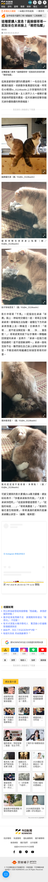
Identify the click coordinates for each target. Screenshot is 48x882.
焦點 (3, 6)
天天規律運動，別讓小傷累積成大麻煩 (9, 719)
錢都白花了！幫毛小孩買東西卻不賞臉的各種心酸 (23, 764)
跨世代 (41, 11)
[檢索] (40, 2)
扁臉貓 (43, 660)
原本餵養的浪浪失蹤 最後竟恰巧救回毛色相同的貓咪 (23, 718)
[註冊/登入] (45, 2)
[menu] (46, 6)
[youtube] (32, 851)
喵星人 (23, 660)
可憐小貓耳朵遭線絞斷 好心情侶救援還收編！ (38, 784)
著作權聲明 (39, 838)
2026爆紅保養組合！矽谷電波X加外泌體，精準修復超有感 (38, 764)
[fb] (14, 851)
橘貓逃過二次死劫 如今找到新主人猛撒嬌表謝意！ (38, 718)
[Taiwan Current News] (30, 2)
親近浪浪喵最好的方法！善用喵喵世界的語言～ (23, 698)
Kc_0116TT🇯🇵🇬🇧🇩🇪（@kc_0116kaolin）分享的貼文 (24, 582)
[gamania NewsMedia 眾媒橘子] (24, 862)
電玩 (35, 6)
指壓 (33, 660)
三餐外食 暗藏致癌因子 (35, 744)
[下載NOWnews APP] (35, 2)
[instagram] (20, 851)
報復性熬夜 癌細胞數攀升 (38, 698)
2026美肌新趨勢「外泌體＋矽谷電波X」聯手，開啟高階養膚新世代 (35, 810)
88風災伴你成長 (27, 11)
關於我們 (24, 842)
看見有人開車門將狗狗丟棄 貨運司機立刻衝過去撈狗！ (9, 764)
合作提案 (34, 842)
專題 (22, 6)
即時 (10, 6)
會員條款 (14, 842)
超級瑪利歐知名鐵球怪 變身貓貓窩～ (9, 698)
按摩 (13, 660)
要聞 (16, 6)
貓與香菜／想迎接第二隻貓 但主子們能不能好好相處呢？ (12, 744)
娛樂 (29, 6)
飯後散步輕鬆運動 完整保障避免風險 (13, 810)
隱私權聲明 (28, 838)
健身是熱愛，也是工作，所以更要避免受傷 (9, 785)
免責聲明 (17, 838)
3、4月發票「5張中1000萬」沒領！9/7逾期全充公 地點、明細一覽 (23, 784)
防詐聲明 (7, 838)
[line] (26, 851)
